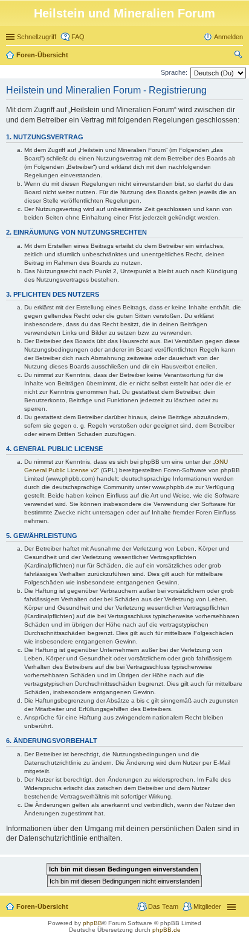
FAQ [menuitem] (78, 36)
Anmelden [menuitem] (228, 36)
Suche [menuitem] (239, 56)
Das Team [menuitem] (163, 906)
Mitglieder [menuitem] (207, 906)
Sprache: (174, 72)
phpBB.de (166, 929)
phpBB (92, 923)
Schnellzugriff (36, 36)
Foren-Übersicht (42, 54)
